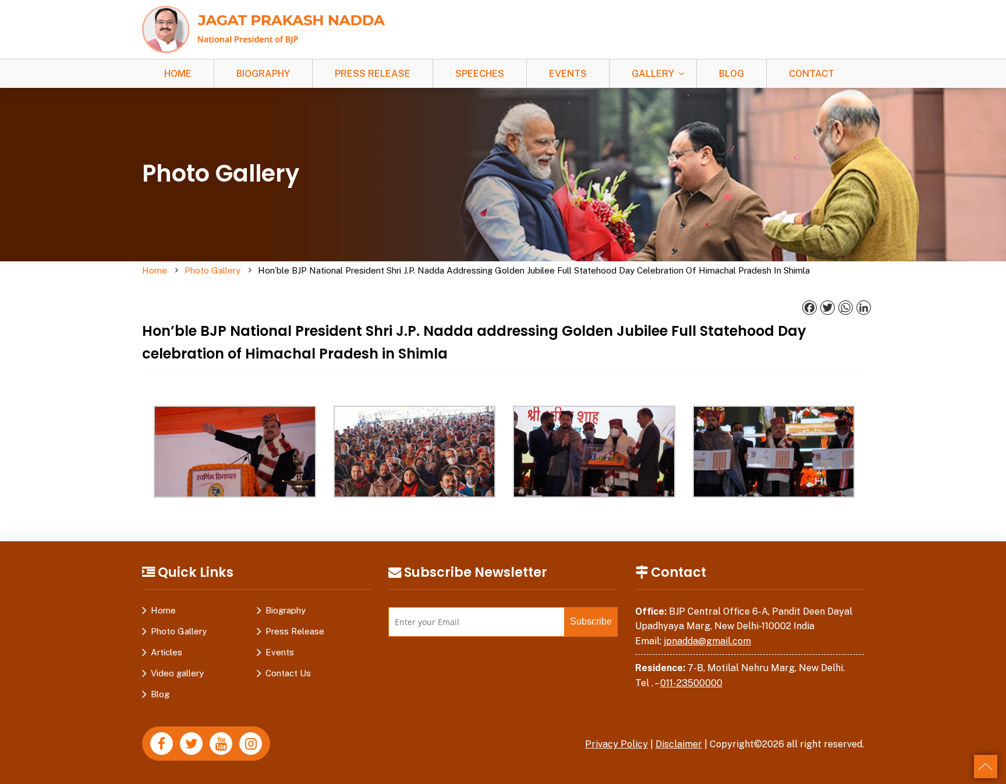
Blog (731, 73)
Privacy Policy (616, 744)
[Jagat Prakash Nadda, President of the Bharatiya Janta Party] (263, 28)
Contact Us (288, 673)
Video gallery (177, 673)
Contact (811, 73)
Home (178, 73)
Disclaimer (679, 744)
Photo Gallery (212, 270)
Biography (263, 73)
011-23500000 (691, 683)
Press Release (372, 73)
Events (568, 73)
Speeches (479, 73)
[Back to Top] (985, 766)
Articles (166, 652)
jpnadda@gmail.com (707, 641)
